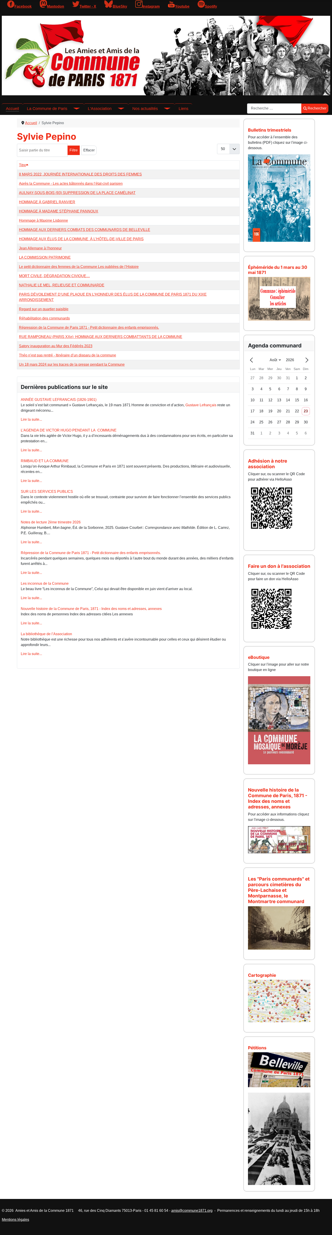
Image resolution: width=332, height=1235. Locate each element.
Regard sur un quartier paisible (43, 309)
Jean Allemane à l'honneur (40, 248)
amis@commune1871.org (192, 1210)
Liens (183, 108)
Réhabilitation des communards (44, 318)
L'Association (100, 108)
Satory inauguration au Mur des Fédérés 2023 (55, 346)
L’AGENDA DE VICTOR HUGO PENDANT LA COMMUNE (69, 430)
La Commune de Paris (47, 108)
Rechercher (317, 108)
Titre (22, 165)
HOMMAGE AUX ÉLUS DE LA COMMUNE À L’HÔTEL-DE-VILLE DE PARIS (81, 239)
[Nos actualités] (164, 109)
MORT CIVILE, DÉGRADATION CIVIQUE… (54, 276)
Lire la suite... (31, 419)
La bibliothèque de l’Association (46, 634)
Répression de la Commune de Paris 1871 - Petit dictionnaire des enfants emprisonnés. (89, 327)
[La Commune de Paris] (73, 109)
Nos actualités (145, 108)
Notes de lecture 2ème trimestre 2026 (51, 522)
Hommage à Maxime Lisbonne (43, 220)
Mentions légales (15, 1219)
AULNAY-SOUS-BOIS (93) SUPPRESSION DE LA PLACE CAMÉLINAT (77, 193)
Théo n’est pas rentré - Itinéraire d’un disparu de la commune (67, 355)
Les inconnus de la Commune (45, 583)
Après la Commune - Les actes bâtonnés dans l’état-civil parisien (71, 183)
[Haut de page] (324, 1226)
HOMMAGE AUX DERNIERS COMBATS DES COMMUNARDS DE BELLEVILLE (84, 230)
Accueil (12, 108)
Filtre (74, 150)
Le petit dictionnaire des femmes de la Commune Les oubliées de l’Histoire (79, 267)
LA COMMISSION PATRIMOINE (45, 257)
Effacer (89, 150)
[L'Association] (118, 109)
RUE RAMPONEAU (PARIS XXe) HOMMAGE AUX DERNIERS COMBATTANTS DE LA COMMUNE (100, 337)
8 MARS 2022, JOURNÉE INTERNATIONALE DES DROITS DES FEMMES (80, 174)
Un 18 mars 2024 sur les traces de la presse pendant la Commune (72, 364)
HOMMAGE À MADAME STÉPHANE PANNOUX (58, 211)
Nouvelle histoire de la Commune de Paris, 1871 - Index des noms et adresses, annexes (91, 609)
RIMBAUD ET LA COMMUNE (45, 461)
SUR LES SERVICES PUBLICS (47, 491)
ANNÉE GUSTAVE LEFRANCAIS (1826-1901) (58, 400)
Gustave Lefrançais (200, 405)
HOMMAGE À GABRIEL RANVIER (47, 202)
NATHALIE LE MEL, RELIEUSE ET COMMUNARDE (61, 285)
